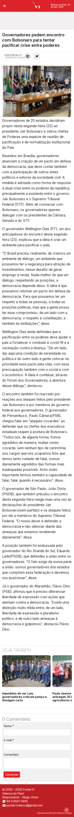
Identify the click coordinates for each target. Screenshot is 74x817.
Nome (9, 726)
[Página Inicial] (37, 5)
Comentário (11, 754)
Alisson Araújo (64, 813)
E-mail (9, 740)
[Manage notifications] (66, 810)
